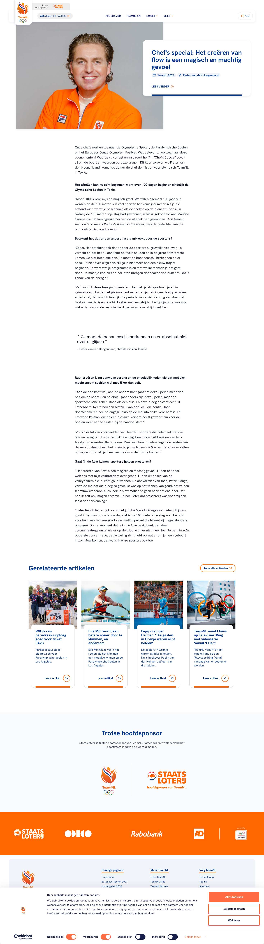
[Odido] (78, 833)
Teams (203, 881)
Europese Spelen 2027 (115, 881)
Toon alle (216, 568)
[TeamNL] (108, 779)
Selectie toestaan (234, 908)
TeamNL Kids (157, 881)
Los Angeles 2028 (112, 886)
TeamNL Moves (159, 886)
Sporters (204, 886)
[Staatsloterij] (29, 834)
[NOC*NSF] (241, 833)
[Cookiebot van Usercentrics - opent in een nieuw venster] (23, 937)
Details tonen (192, 936)
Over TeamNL (158, 877)
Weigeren (234, 920)
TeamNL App (133, 16)
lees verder (160, 86)
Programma (113, 16)
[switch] (106, 937)
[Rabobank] (147, 834)
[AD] (199, 834)
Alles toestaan (234, 896)
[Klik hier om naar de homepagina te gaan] (23, 12)
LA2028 (150, 16)
